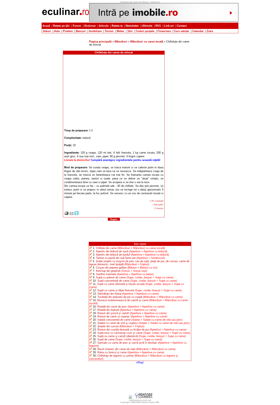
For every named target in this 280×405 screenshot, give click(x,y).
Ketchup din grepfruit (108, 270)
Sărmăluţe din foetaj (109, 293)
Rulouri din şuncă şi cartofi (113, 313)
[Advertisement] (140, 34)
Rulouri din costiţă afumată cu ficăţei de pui (123, 329)
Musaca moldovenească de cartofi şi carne (122, 300)
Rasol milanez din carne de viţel (116, 349)
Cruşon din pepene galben (111, 267)
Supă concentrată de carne (113, 280)
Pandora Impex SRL (150, 402)
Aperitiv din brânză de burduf (113, 254)
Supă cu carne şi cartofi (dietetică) (117, 336)
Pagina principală (100, 41)
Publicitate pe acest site (140, 400)
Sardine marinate (106, 274)
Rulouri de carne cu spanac (113, 316)
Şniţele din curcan (108, 326)
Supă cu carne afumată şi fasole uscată (121, 284)
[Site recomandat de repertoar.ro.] (130, 397)
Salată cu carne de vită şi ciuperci (117, 323)
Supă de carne (106, 339)
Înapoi (114, 219)
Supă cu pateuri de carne (111, 277)
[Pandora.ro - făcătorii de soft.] (144, 397)
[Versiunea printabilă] (66, 214)
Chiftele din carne (106, 248)
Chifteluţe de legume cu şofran (115, 355)
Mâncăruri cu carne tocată (146, 41)
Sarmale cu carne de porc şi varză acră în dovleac (127, 342)
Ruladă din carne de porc (112, 306)
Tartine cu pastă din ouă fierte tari (116, 257)
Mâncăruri (121, 41)
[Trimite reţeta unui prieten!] (71, 214)
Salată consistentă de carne (114, 319)
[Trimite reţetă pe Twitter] (76, 214)
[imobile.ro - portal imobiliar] (163, 20)
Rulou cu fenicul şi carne (112, 352)
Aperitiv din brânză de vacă (112, 251)
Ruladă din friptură (108, 309)
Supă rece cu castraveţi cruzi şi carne (119, 332)
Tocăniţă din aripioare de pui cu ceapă (119, 296)
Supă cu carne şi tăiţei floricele (115, 290)
